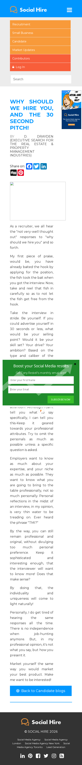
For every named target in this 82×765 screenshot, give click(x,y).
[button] (41, 366)
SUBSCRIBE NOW (60, 399)
